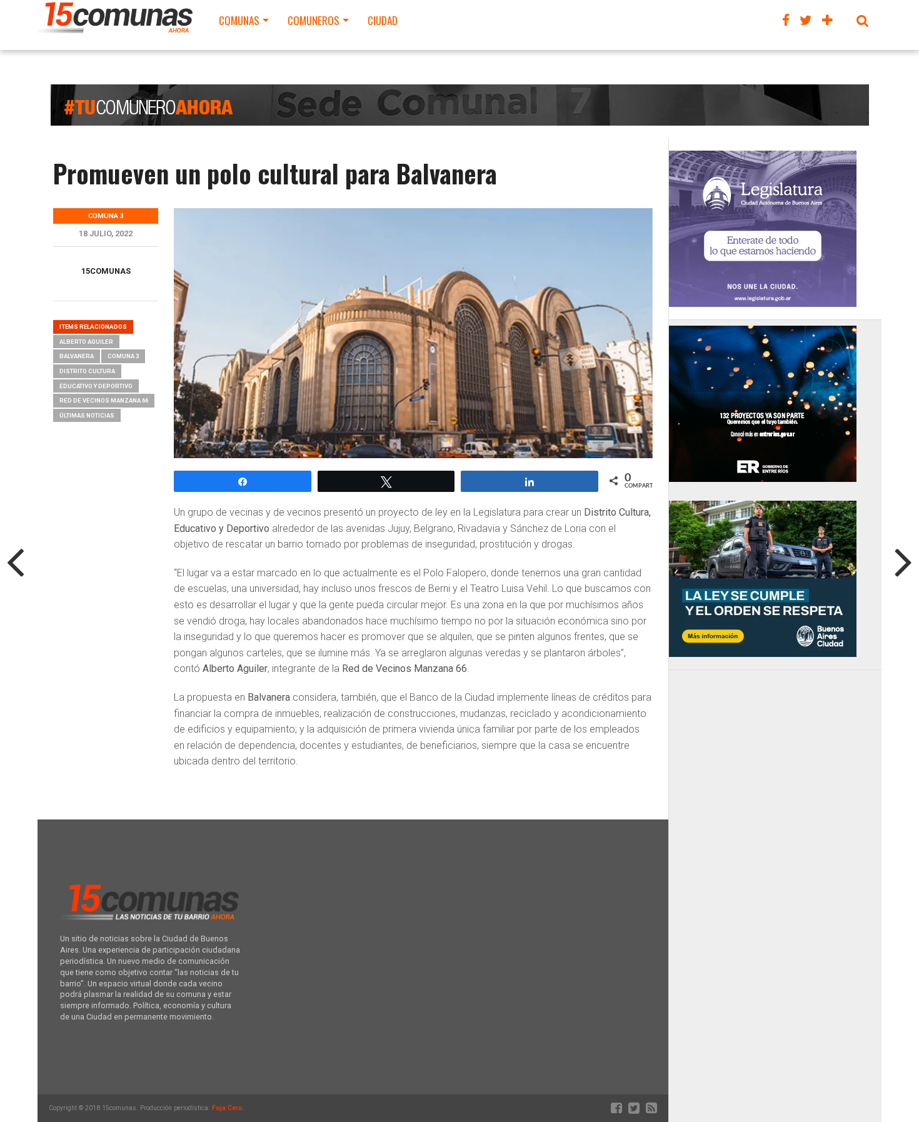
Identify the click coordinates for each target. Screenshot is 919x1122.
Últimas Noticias (86, 415)
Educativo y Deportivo (96, 386)
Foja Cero (227, 1108)
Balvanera (76, 356)
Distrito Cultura (87, 371)
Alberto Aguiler (86, 341)
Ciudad (383, 20)
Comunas (239, 20)
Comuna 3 (123, 356)
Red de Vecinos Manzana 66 (103, 400)
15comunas (106, 271)
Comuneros (313, 20)
